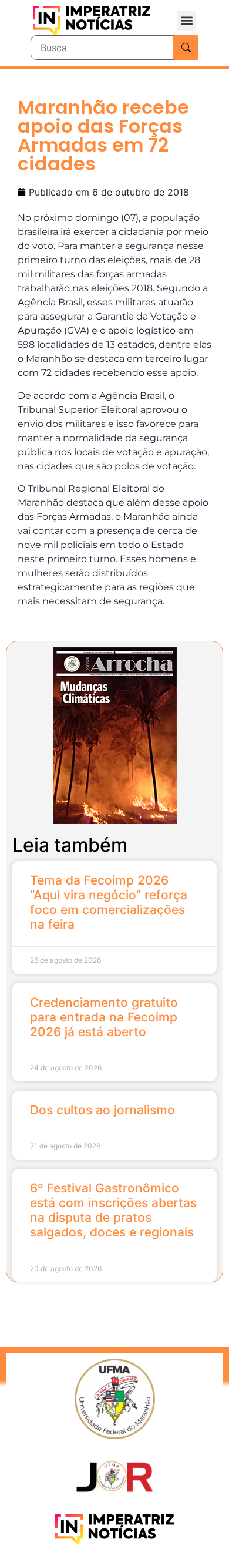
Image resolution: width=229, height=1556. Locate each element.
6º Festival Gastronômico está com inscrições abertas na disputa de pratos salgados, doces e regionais (113, 1210)
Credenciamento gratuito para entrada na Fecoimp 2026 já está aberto (104, 1017)
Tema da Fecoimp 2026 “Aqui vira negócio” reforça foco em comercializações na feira (108, 902)
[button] (186, 21)
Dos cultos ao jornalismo (102, 1110)
